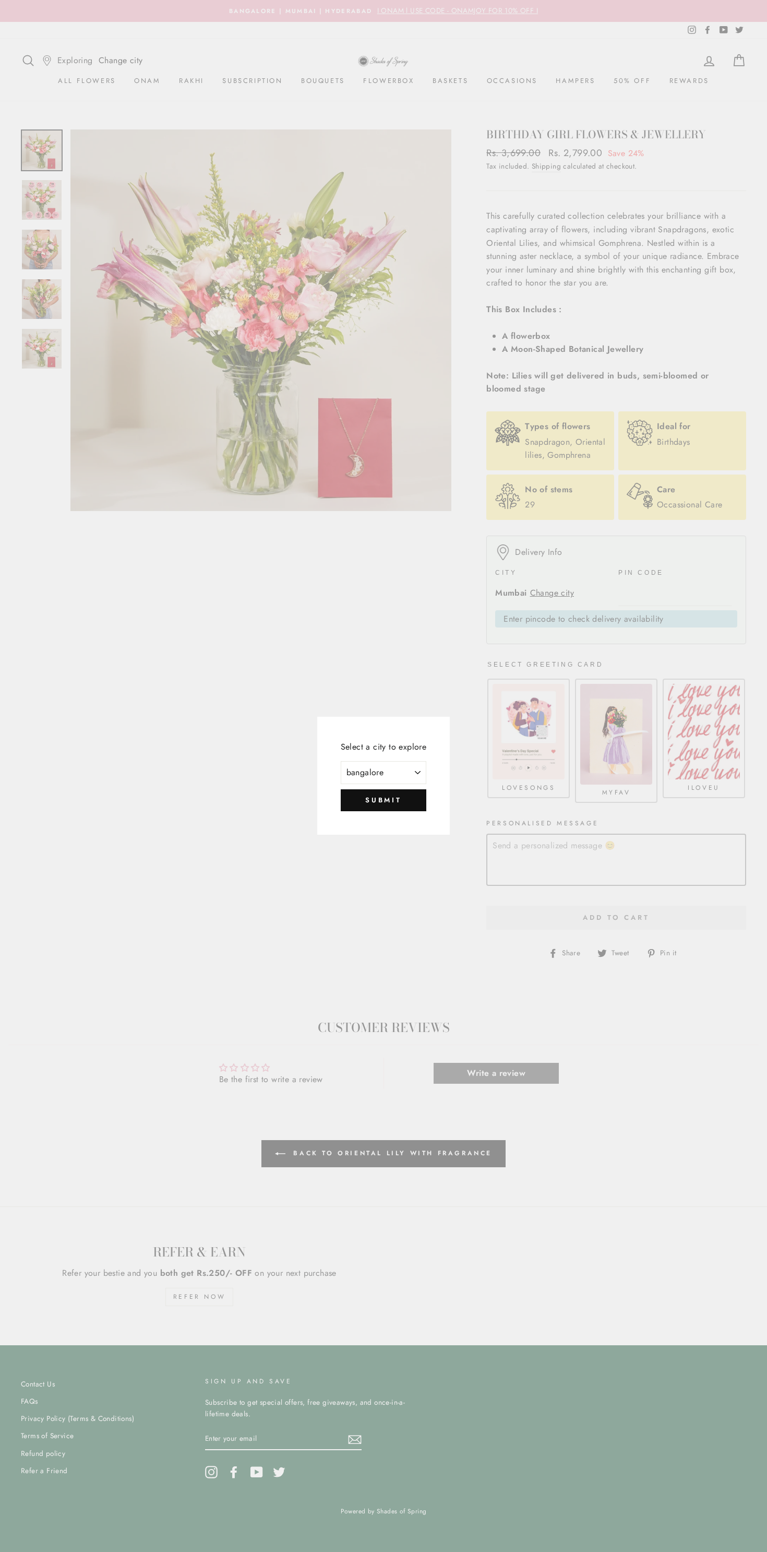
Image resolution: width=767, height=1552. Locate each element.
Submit (383, 800)
